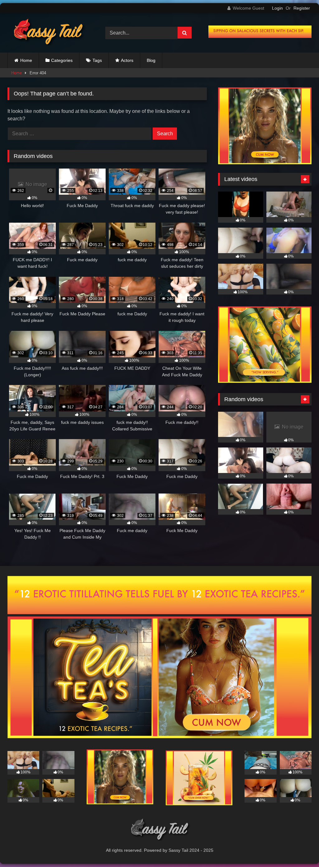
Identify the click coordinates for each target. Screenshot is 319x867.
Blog (151, 60)
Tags (97, 60)
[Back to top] (300, 848)
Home (26, 60)
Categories (62, 60)
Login (277, 8)
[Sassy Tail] (49, 33)
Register (301, 8)
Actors (127, 60)
